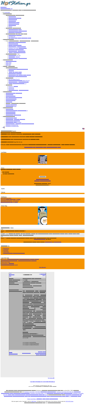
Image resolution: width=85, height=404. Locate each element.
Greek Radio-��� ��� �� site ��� (10, 199)
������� (48, 242)
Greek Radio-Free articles (6, 198)
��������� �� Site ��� (9, 202)
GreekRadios (6, 249)
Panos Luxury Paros (5, 262)
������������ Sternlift (9, 264)
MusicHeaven (6, 248)
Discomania (5, 250)
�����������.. (40, 239)
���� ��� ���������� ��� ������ (40, 353)
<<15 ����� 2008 (11, 275)
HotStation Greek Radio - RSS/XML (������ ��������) (40, 391)
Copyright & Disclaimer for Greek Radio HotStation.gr (42, 381)
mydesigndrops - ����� (7, 263)
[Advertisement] (27, 367)
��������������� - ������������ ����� (19, 260)
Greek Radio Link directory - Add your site (10, 200)
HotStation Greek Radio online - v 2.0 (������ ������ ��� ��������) (51, 393)
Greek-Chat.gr (6, 251)
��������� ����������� (14, 253)
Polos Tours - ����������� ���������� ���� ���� (20, 259)
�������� (26, 353)
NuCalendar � (51, 378)
